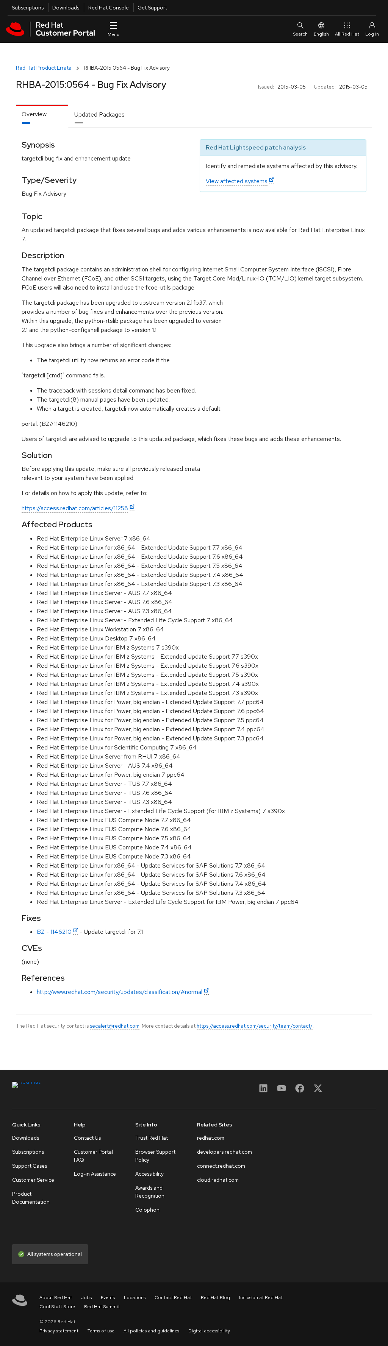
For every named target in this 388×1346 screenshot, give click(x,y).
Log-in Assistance (95, 1173)
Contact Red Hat (173, 1298)
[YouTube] (281, 1091)
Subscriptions (28, 7)
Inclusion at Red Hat (261, 1298)
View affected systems (237, 181)
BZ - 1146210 (54, 932)
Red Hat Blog (215, 1298)
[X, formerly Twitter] (317, 1091)
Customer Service (33, 1179)
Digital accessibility (209, 1331)
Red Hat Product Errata (44, 67)
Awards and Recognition (149, 1191)
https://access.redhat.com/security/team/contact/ (255, 1025)
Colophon (147, 1209)
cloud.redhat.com (218, 1179)
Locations (135, 1298)
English (321, 34)
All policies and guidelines (151, 1331)
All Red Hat (347, 34)
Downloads (65, 7)
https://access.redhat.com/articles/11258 (75, 508)
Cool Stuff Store (57, 1307)
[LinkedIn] (263, 1091)
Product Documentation (31, 1197)
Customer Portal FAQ (93, 1155)
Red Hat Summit (102, 1307)
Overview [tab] (34, 114)
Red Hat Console (108, 7)
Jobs (86, 1298)
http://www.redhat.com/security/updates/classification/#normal (119, 992)
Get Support (152, 7)
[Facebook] (299, 1091)
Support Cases (29, 1165)
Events (108, 1298)
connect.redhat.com (221, 1165)
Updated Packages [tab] (99, 114)
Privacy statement (58, 1331)
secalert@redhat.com (114, 1025)
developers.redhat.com (224, 1151)
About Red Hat (55, 1298)
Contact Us (87, 1137)
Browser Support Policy (155, 1155)
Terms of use (101, 1331)
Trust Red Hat (151, 1137)
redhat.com (210, 1137)
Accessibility (149, 1173)
